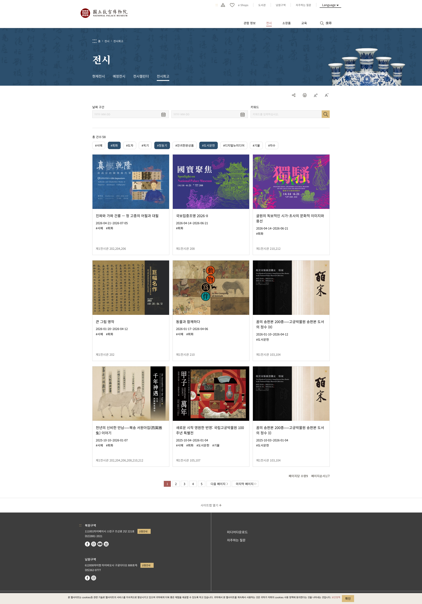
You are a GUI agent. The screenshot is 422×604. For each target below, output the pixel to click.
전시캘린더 (141, 76)
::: (216, 5)
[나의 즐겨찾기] (232, 5)
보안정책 (336, 597)
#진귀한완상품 (184, 145)
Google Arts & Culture (106, 544)
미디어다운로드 (237, 532)
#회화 (114, 145)
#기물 (256, 145)
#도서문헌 (208, 145)
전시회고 (118, 41)
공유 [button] (294, 95)
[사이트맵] (223, 5)
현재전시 (98, 76)
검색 (326, 114)
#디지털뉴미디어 (233, 145)
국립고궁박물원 (104, 13)
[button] (305, 95)
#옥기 (145, 145)
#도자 (129, 145)
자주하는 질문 (236, 540)
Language (329, 5)
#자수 (271, 145)
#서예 (98, 145)
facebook (87, 544)
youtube (99, 544)
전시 (107, 41)
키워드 (255, 107)
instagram (93, 544)
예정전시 (119, 76)
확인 (348, 598)
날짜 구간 (98, 107)
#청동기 (162, 145)
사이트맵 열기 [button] (209, 505)
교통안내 (143, 531)
